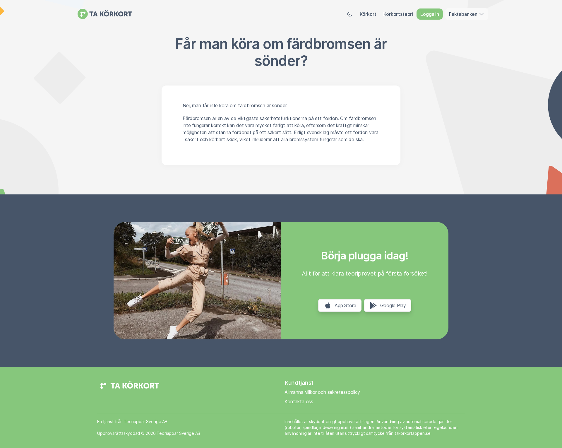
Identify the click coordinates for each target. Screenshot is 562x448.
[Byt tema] (349, 14)
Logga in (429, 14)
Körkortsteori (398, 14)
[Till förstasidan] (105, 14)
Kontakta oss (299, 401)
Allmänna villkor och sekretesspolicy (322, 392)
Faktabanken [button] (464, 14)
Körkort (368, 14)
